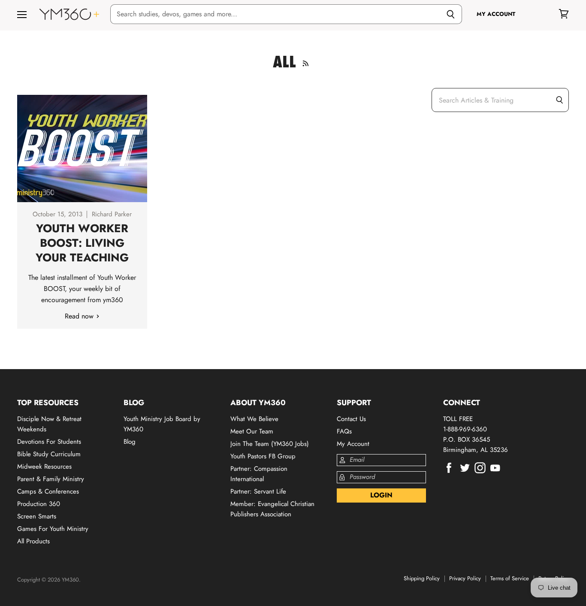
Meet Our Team (251, 431)
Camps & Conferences (48, 491)
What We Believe (254, 419)
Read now (80, 316)
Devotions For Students (49, 441)
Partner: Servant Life (258, 491)
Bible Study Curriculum (49, 454)
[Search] (450, 14)
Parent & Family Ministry (50, 479)
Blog (130, 441)
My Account (353, 443)
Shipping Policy (422, 578)
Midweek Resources (44, 466)
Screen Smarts (36, 516)
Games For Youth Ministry (52, 528)
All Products (33, 541)
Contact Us (351, 419)
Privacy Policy (465, 578)
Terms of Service (509, 578)
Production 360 (38, 504)
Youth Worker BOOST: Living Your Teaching (82, 243)
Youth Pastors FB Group (263, 456)
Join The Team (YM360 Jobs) (269, 443)
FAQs (344, 431)
